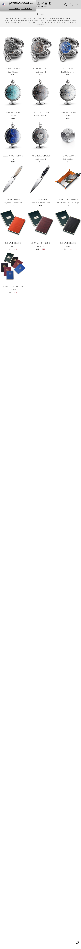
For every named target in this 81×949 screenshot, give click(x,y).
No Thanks (15, 8)
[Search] (65, 4)
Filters (76, 31)
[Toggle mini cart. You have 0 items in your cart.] (77, 4)
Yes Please (27, 8)
